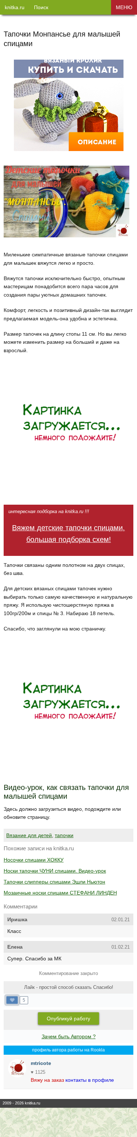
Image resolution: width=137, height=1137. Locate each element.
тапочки (64, 835)
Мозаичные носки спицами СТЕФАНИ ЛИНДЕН (60, 893)
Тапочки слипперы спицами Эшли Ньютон (54, 882)
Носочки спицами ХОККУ (34, 860)
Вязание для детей (29, 835)
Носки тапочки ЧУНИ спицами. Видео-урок (55, 871)
